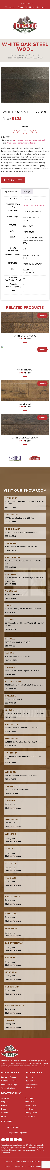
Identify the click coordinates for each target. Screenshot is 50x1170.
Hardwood (22, 55)
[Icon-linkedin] (20, 1139)
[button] (5, 24)
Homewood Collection (26, 143)
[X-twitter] (11, 1139)
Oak (17, 58)
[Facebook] (3, 1139)
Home (13, 55)
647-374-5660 (13, 1127)
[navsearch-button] (43, 25)
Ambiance (11, 143)
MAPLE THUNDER (25, 370)
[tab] (12, 191)
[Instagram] (7, 1139)
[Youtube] (16, 1139)
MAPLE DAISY (25, 404)
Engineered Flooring (22, 140)
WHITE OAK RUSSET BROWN (25, 438)
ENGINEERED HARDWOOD (34, 205)
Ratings (26, 191)
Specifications (12, 191)
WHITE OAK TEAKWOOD (25, 336)
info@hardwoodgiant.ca (17, 1132)
